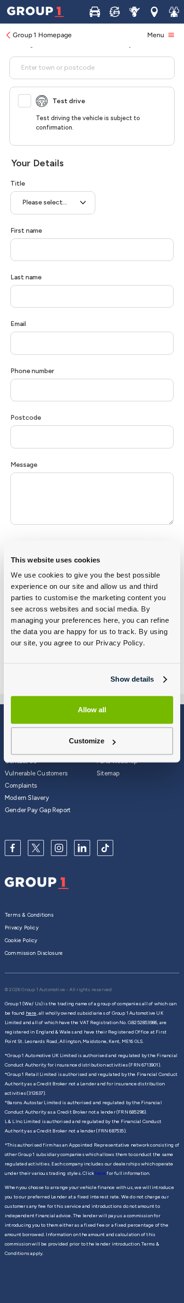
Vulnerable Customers (36, 773)
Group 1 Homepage (42, 35)
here (101, 1173)
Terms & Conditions (29, 915)
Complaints (21, 785)
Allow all (92, 710)
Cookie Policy (21, 940)
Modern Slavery (27, 797)
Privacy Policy (22, 928)
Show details (132, 679)
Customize (86, 741)
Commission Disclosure (34, 953)
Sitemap (108, 773)
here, (32, 1013)
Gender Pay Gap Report (37, 810)
